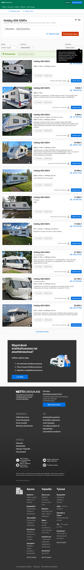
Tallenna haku (29, 11)
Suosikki (39, 75)
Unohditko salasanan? (51, 420)
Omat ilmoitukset (23, 420)
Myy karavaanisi (77, 2)
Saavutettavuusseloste (52, 432)
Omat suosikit (21, 423)
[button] (10, 46)
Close (80, 52)
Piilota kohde (4, 62)
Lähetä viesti (76, 81)
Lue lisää (19, 377)
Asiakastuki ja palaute (51, 417)
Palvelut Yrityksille (23, 449)
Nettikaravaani (7, 2)
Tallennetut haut (22, 417)
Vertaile (49, 75)
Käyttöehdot (48, 429)
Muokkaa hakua (15, 11)
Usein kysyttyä (48, 423)
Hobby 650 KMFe (42, 71)
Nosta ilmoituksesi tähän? (26, 54)
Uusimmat (10, 7)
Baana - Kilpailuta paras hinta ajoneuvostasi (25, 465)
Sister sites (12, 2)
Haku (4, 7)
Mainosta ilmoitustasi (24, 426)
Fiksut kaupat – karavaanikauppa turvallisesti (25, 460)
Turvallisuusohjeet (50, 426)
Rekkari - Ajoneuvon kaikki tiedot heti (53, 460)
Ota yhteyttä (21, 452)
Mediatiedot (20, 446)
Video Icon (17, 262)
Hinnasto (19, 443)
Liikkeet (17, 7)
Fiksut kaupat (31, 7)
